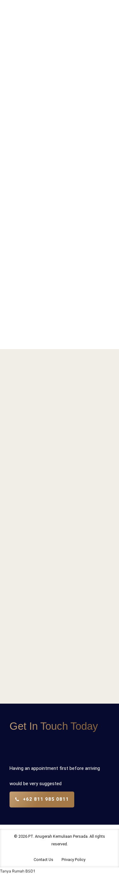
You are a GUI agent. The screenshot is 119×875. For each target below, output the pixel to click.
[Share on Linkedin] (58, 310)
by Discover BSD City (69, 201)
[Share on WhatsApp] (70, 310)
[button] (17, 871)
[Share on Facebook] (46, 310)
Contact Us (43, 859)
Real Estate (38, 94)
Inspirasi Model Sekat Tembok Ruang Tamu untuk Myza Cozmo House (58, 146)
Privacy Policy (73, 859)
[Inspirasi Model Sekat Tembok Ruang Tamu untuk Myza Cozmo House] (59, 52)
